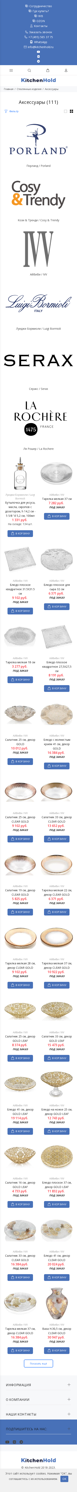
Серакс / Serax (38, 389)
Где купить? (41, 11)
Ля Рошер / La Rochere (38, 449)
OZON (41, 21)
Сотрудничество (40, 6)
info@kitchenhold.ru (41, 47)
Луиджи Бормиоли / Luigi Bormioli (38, 328)
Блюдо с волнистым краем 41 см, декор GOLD (56, 744)
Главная (8, 89)
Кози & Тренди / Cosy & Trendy (38, 220)
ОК (64, 1479)
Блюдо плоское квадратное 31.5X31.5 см (20, 589)
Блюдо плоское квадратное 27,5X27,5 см (56, 666)
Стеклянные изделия (29, 89)
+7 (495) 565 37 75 (40, 37)
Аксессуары (51, 89)
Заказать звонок (40, 32)
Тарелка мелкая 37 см (57, 499)
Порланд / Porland (38, 166)
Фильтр (14, 111)
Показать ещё (38, 1363)
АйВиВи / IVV (38, 274)
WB (40, 16)
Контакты (40, 26)
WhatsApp (40, 42)
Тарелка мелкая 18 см (20, 662)
